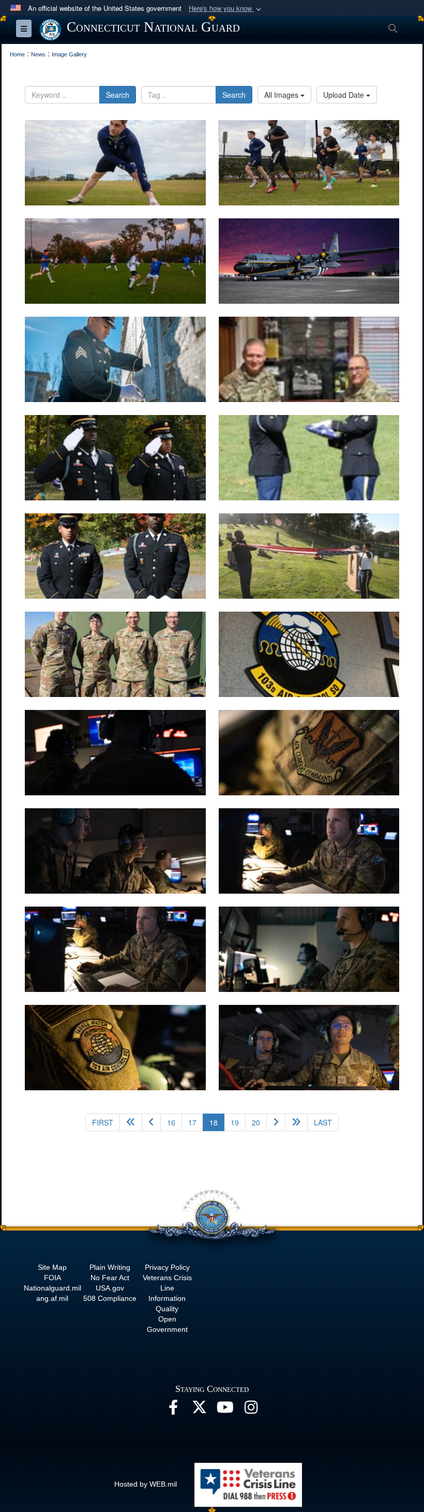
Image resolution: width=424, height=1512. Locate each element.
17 (192, 1122)
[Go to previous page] (151, 1122)
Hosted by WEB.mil (145, 1484)
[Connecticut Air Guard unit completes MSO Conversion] (115, 654)
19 (235, 1122)
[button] (226, 8)
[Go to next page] (275, 1122)
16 (171, 1122)
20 (256, 1122)
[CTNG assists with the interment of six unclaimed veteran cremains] (115, 359)
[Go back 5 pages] (130, 1122)
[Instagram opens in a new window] (251, 1410)
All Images (282, 95)
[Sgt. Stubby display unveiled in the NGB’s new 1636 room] (309, 359)
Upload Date (344, 95)
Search (117, 95)
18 (216, 1122)
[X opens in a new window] (199, 1410)
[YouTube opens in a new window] (225, 1410)
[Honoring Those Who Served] (115, 457)
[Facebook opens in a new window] (173, 1410)
